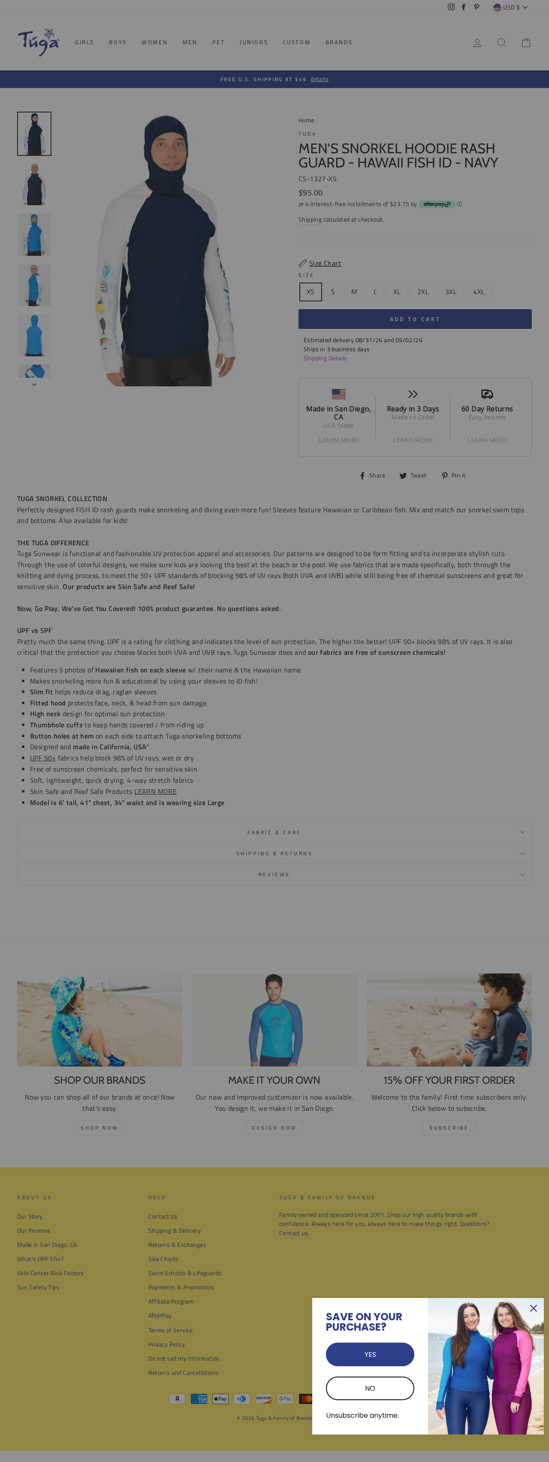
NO (370, 1388)
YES (370, 1354)
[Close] (533, 1308)
